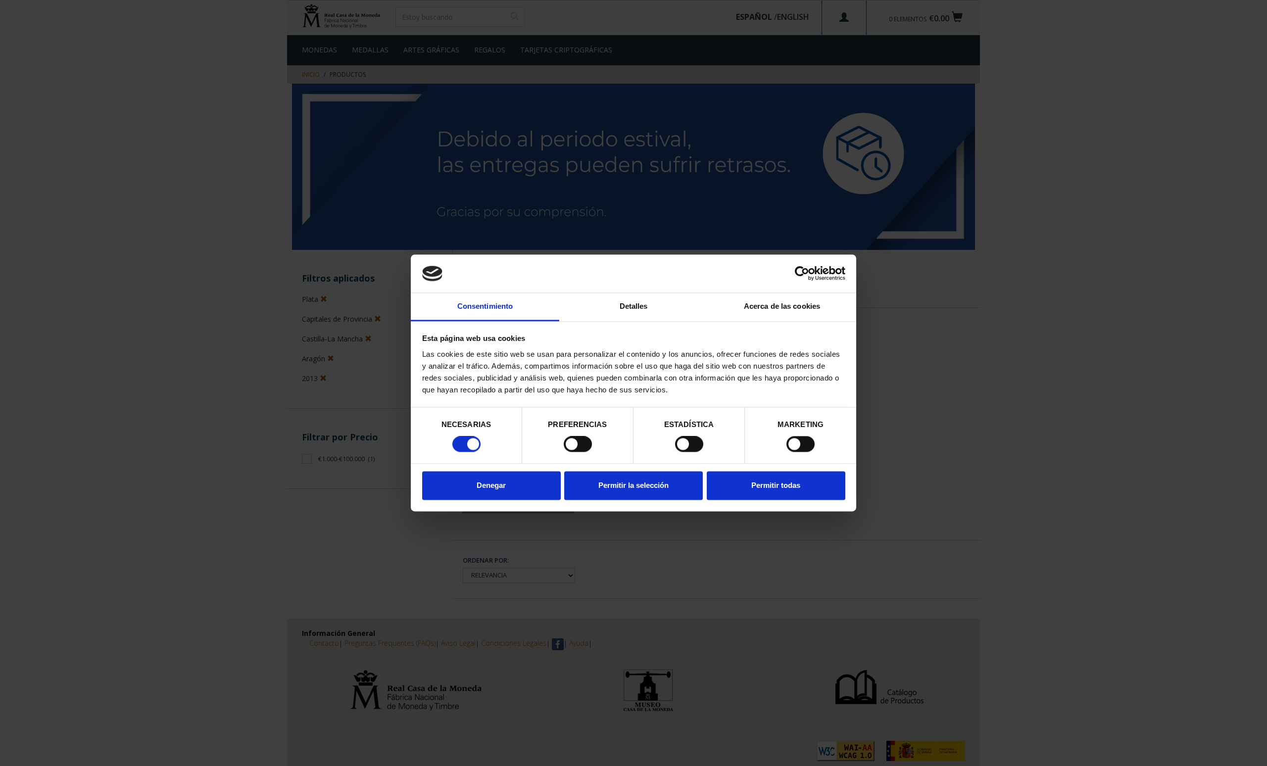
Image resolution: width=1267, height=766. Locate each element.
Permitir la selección (633, 485)
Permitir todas (775, 485)
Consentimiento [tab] (485, 306)
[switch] (578, 444)
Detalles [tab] (634, 306)
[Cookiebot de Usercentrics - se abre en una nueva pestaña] (802, 273)
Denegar (491, 485)
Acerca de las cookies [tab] (782, 306)
